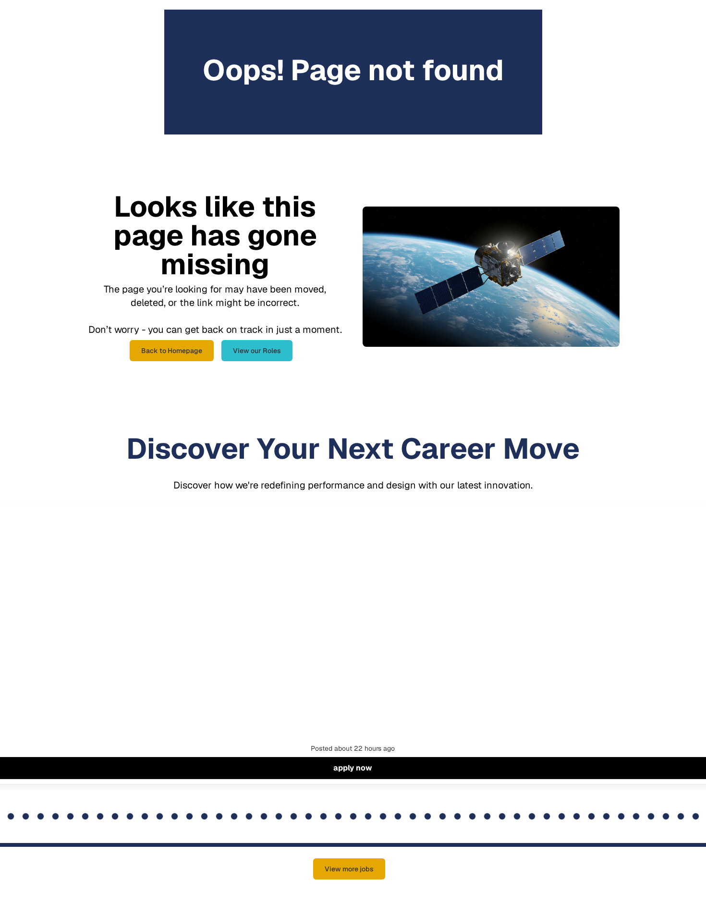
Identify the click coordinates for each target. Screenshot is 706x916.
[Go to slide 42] (427, 816)
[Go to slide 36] (338, 816)
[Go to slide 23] (144, 816)
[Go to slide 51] (561, 816)
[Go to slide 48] (517, 816)
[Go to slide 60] (695, 816)
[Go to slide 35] (323, 816)
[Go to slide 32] (278, 816)
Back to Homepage (171, 350)
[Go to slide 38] (368, 816)
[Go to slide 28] (219, 816)
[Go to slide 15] (25, 816)
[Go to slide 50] (546, 816)
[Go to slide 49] (532, 816)
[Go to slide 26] (189, 816)
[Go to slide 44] (457, 816)
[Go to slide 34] (308, 816)
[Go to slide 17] (55, 816)
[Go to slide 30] (249, 816)
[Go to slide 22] (130, 816)
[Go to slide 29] (234, 816)
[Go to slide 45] (472, 816)
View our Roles (257, 350)
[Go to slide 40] (398, 816)
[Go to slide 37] (353, 816)
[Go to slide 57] (651, 816)
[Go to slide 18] (70, 816)
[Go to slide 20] (100, 816)
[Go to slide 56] (636, 816)
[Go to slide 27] (204, 816)
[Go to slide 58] (665, 816)
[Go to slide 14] (10, 816)
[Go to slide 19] (85, 816)
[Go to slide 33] (293, 816)
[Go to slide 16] (40, 816)
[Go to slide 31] (264, 816)
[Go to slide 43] (442, 816)
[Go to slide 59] (680, 816)
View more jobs (349, 869)
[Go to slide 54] (606, 816)
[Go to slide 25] (174, 816)
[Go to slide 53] (591, 816)
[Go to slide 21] (115, 816)
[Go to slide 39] (383, 816)
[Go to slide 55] (621, 816)
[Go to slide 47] (502, 816)
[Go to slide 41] (412, 816)
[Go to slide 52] (576, 816)
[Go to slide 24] (159, 816)
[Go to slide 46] (487, 816)
